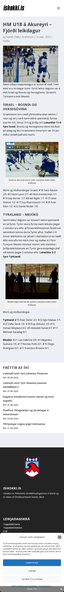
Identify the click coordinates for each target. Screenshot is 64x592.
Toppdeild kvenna (12, 527)
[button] (59, 537)
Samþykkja (32, 562)
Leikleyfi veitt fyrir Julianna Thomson (25, 373)
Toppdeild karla (11, 524)
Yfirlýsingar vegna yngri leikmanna (24, 424)
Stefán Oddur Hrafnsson (20, 37)
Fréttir (6, 41)
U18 (5, 531)
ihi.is (41, 497)
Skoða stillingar (32, 579)
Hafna (32, 570)
